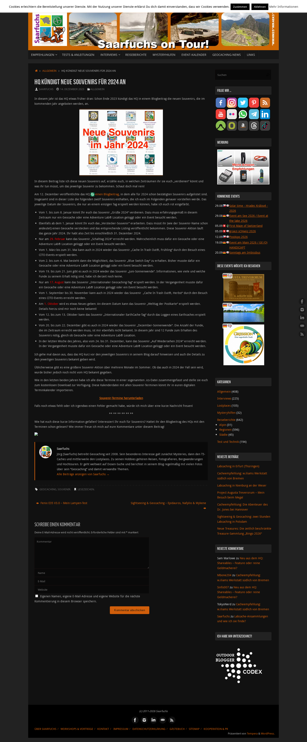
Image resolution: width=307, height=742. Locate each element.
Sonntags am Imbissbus (244, 252)
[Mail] (302, 325)
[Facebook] (302, 301)
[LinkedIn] (302, 317)
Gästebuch (177, 729)
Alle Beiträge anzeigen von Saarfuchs (83, 474)
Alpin (222, 425)
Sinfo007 (223, 587)
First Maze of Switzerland (246, 226)
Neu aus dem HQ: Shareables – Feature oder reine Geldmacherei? (240, 563)
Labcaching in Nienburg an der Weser (241, 485)
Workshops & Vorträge (77, 729)
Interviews (224, 398)
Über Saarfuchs (45, 729)
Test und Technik (228, 442)
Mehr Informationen (283, 6)
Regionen (225, 430)
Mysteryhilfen (226, 413)
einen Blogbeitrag (107, 194)
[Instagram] (302, 309)
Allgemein (49, 71)
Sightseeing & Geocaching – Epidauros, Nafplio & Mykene (168, 503)
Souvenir (64, 489)
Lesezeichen (86, 489)
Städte (223, 435)
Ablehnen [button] (260, 7)
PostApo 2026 (238, 237)
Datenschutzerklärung (148, 729)
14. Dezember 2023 (72, 89)
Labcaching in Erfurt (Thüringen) (238, 466)
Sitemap (194, 729)
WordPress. (268, 733)
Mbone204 (224, 575)
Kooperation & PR (216, 729)
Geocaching (47, 489)
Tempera (252, 733)
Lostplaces (224, 405)
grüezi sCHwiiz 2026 (242, 231)
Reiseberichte (226, 420)
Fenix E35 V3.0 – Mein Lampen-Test (63, 503)
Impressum (120, 729)
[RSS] (302, 334)
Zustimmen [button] (240, 7)
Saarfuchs (46, 89)
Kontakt (103, 729)
